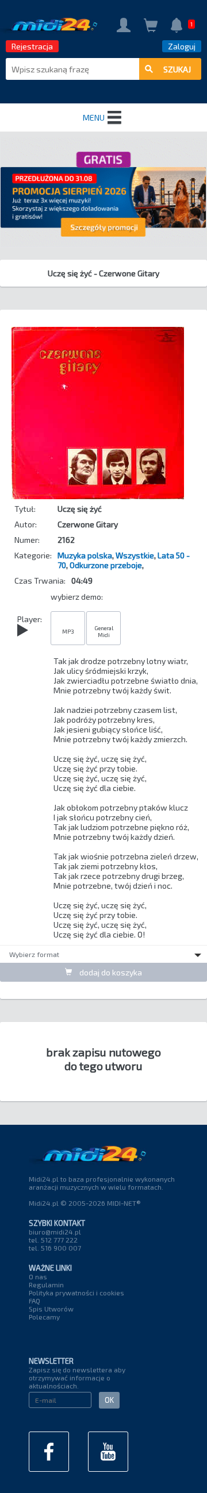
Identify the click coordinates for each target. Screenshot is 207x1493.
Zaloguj (181, 46)
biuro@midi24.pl (55, 1232)
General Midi (103, 631)
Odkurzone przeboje (106, 565)
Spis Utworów (51, 1309)
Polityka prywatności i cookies (76, 1292)
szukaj (177, 69)
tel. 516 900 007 (55, 1248)
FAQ (34, 1301)
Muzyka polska (84, 555)
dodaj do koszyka (110, 972)
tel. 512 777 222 (53, 1240)
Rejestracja (32, 46)
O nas (38, 1276)
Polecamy (44, 1317)
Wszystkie (135, 555)
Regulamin (46, 1284)
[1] (176, 26)
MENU (94, 117)
